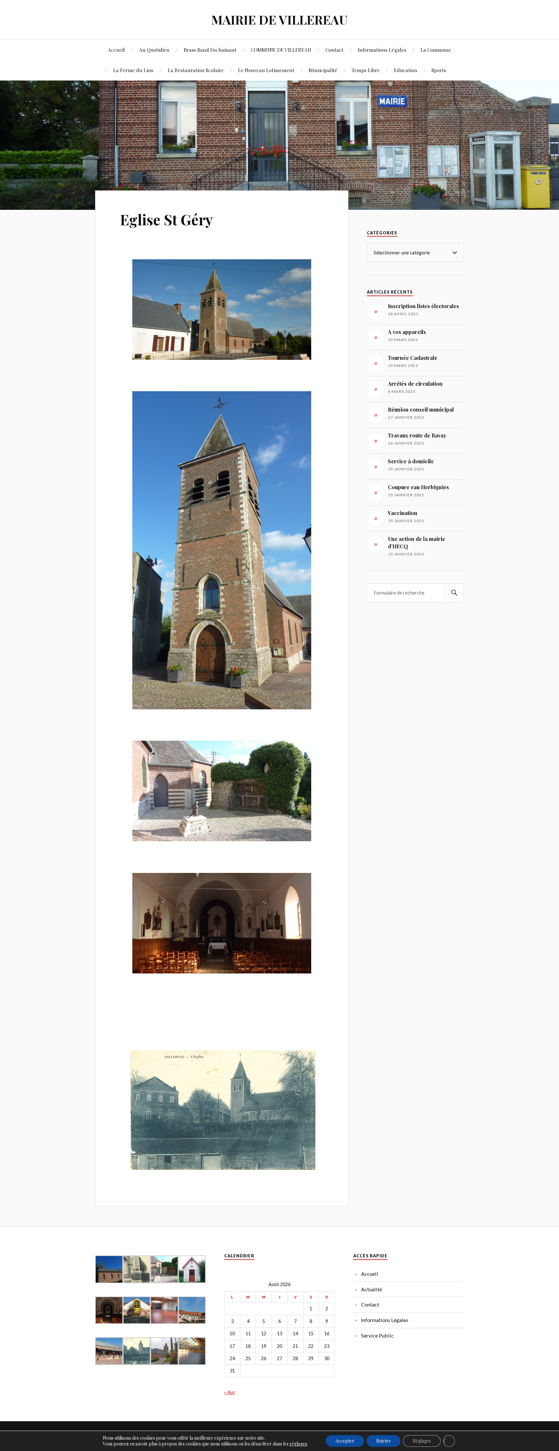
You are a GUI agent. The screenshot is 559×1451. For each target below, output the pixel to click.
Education (405, 70)
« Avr (229, 1392)
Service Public (377, 1335)
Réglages (422, 1441)
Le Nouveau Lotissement (266, 70)
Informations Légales (382, 49)
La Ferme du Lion (133, 70)
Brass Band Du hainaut (210, 49)
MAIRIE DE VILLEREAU (279, 19)
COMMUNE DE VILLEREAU (281, 49)
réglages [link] (298, 1444)
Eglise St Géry (166, 219)
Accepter (344, 1441)
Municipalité (323, 70)
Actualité (371, 1289)
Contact (334, 49)
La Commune (436, 49)
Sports (439, 70)
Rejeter (383, 1441)
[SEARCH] (454, 592)
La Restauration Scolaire (196, 70)
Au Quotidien (154, 49)
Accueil (116, 49)
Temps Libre (366, 70)
